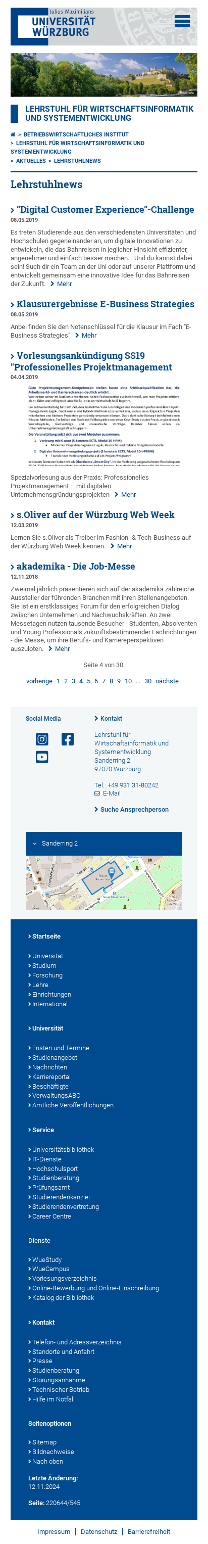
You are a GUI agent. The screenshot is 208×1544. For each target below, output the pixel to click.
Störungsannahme (58, 1380)
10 (128, 681)
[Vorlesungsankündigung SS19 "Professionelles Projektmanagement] (104, 463)
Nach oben (47, 1461)
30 (147, 681)
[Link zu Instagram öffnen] (38, 739)
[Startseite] (13, 134)
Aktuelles (31, 161)
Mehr (64, 284)
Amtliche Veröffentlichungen (73, 1105)
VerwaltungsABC (56, 1095)
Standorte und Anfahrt (63, 1351)
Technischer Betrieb (60, 1389)
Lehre (40, 985)
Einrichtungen (51, 994)
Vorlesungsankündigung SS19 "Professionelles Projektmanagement (91, 361)
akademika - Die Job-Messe (76, 566)
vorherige (39, 681)
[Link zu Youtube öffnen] (38, 757)
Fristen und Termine (60, 1048)
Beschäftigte (50, 1086)
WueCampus (51, 1269)
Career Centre (51, 1216)
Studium (44, 965)
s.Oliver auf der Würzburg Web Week (96, 515)
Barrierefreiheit (149, 1531)
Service (43, 1130)
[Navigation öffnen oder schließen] (182, 21)
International (50, 1004)
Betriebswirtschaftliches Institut (76, 134)
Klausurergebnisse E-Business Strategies (105, 304)
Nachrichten (49, 1067)
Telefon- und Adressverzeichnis (77, 1342)
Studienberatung (55, 1178)
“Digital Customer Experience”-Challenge (105, 209)
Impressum (53, 1531)
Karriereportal (51, 1077)
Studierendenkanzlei (61, 1197)
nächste (167, 681)
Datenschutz (99, 1531)
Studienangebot (54, 1057)
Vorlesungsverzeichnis (64, 1278)
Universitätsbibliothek (63, 1149)
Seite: (36, 1503)
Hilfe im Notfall (53, 1399)
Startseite (46, 936)
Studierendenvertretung (65, 1206)
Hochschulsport (55, 1169)
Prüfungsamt (51, 1187)
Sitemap (44, 1442)
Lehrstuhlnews (77, 161)
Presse (42, 1361)
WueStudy (47, 1260)
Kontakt (111, 718)
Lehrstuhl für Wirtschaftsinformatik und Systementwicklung (109, 114)
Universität (47, 956)
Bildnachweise (53, 1452)
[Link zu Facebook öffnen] (63, 739)
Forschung (47, 975)
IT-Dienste (47, 1159)
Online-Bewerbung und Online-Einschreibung (95, 1288)
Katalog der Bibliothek (63, 1297)
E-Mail (112, 793)
